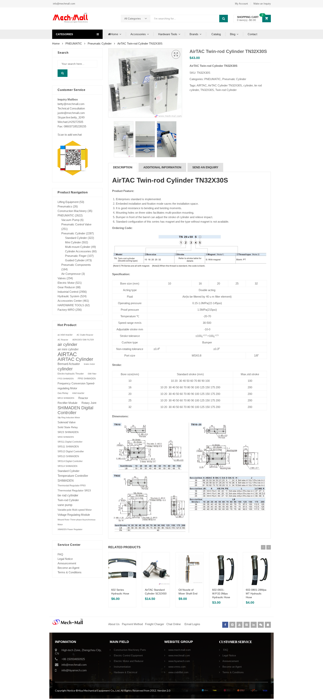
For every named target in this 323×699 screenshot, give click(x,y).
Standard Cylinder (76, 237)
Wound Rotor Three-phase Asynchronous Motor (77, 522)
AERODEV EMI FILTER (83, 340)
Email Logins (192, 624)
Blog (232, 34)
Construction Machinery (72, 210)
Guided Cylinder (75, 260)
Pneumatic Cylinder (100, 43)
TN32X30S (207, 89)
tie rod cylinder (68, 495)
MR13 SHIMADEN (66, 398)
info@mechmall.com (63, 3)
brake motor (89, 364)
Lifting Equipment (68, 202)
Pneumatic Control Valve (76, 224)
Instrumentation (122, 666)
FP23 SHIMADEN (66, 378)
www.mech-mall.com (179, 649)
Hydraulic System (68, 296)
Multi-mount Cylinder (77, 246)
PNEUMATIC (73, 43)
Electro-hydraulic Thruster (71, 373)
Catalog (216, 34)
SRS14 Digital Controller (70, 461)
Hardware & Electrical (125, 672)
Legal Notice (65, 558)
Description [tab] (122, 167)
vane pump (65, 505)
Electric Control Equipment (128, 655)
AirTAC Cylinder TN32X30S (225, 85)
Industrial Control (68, 291)
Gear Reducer (66, 287)
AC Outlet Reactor (85, 335)
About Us (114, 624)
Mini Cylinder (73, 242)
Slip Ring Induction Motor (69, 417)
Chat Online (173, 624)
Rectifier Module (67, 402)
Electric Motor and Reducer (128, 661)
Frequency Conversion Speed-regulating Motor (76, 386)
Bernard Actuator (69, 363)
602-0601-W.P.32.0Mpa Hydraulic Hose (221, 593)
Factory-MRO (66, 309)
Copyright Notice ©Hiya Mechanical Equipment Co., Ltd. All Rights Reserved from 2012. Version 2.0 (112, 690)
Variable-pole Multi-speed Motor (75, 509)
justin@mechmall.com (71, 112)
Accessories (138, 34)
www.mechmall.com (179, 655)
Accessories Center (70, 300)
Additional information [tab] (162, 167)
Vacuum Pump (70, 219)
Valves (62, 278)
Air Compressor (71, 273)
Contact (252, 34)
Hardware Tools (167, 34)
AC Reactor (63, 340)
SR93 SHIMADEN (66, 437)
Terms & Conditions (69, 572)
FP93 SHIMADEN (87, 378)
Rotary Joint (88, 402)
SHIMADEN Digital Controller (75, 410)
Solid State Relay (68, 427)
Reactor (83, 398)
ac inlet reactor (65, 335)
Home (114, 34)
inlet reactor (78, 393)
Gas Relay (63, 393)
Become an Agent (68, 567)
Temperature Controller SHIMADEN (73, 478)
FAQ (60, 554)
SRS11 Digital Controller (70, 441)
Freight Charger (154, 624)
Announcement (67, 563)
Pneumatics (65, 206)
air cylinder (67, 344)
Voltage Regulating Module (74, 514)
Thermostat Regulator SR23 (74, 490)
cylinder (248, 85)
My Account (241, 3)
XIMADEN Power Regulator (70, 529)
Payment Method (133, 624)
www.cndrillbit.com (178, 672)
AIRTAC (202, 85)
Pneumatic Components (76, 264)
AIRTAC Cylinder (75, 359)
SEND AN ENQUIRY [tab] (205, 167)
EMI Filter (92, 374)
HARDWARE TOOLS (71, 305)
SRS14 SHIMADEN (67, 466)
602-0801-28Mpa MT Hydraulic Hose (256, 593)
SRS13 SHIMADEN (68, 456)
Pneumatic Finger (76, 255)
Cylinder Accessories (78, 251)
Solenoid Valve (67, 422)
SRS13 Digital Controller (71, 451)
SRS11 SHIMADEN (68, 446)
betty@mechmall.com (71, 103)
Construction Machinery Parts (129, 649)
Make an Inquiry (262, 3)
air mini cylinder (68, 349)
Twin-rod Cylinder (226, 89)
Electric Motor (66, 282)
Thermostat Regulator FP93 (72, 485)
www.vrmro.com (177, 666)
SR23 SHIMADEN (68, 432)
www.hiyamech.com (179, 661)
